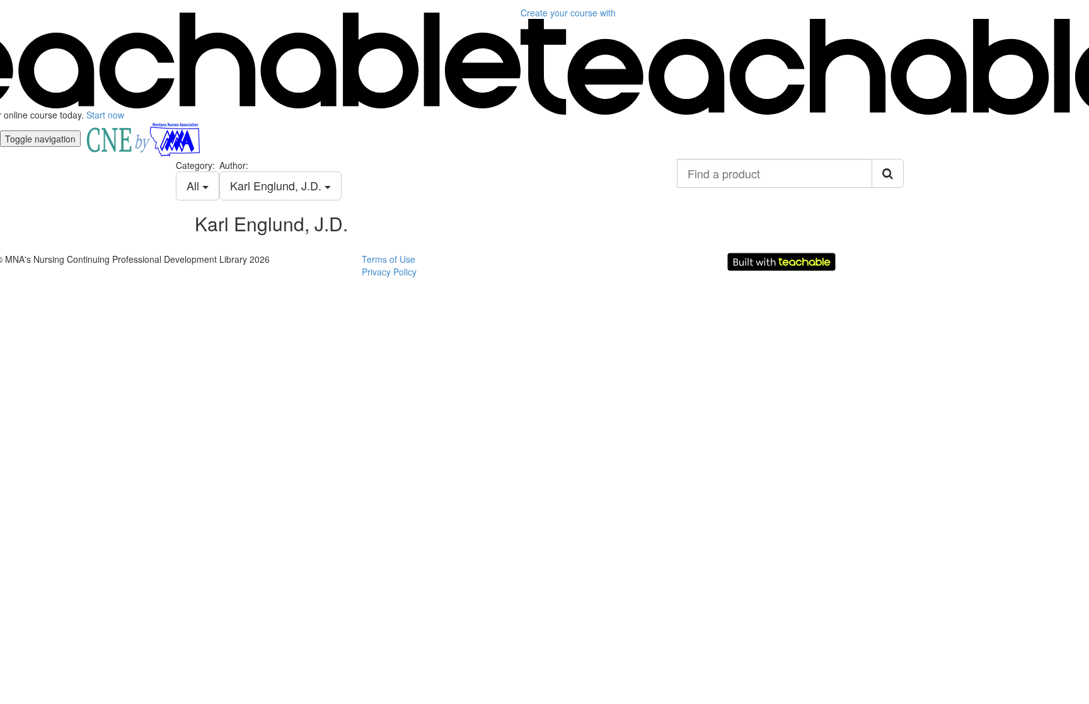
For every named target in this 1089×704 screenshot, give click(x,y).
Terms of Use (388, 259)
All (194, 185)
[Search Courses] (888, 173)
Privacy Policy (389, 271)
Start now (105, 114)
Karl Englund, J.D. (277, 185)
